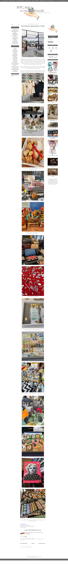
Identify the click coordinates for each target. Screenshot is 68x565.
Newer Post (24, 543)
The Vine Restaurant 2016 (15, 68)
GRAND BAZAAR (22, 524)
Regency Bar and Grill (15, 64)
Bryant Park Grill (15, 52)
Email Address (50, 38)
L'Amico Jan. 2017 (15, 60)
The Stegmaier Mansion (15, 43)
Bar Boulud (15, 49)
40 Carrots (15, 48)
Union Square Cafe (15, 71)
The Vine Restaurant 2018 (15, 69)
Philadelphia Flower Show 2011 (15, 35)
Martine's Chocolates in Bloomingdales (52, 138)
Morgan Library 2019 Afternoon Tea (15, 33)
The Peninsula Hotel (15, 41)
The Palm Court (15, 40)
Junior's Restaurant (15, 58)
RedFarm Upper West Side (15, 63)
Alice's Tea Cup (15, 29)
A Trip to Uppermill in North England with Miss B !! (53, 72)
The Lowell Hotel (15, 37)
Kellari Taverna (15, 59)
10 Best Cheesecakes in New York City (52, 102)
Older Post (41, 543)
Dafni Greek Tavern (15, 54)
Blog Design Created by (34, 559)
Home (33, 543)
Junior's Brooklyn (15, 57)
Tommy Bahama (15, 70)
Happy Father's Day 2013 (52, 85)
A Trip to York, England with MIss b (53, 156)
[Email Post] (32, 538)
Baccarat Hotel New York (15, 30)
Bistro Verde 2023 (15, 51)
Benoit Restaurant (15, 50)
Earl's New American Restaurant (15, 56)
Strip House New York (15, 67)
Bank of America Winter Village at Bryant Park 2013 (53, 120)
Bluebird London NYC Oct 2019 (15, 32)
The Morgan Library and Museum (15, 39)
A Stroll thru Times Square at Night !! (52, 166)
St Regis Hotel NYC (15, 36)
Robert (15, 65)
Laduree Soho (15, 61)
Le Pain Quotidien (15, 62)
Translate (55, 57)
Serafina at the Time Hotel (15, 66)
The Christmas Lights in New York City (53, 176)
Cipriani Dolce (15, 53)
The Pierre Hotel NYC (15, 42)
